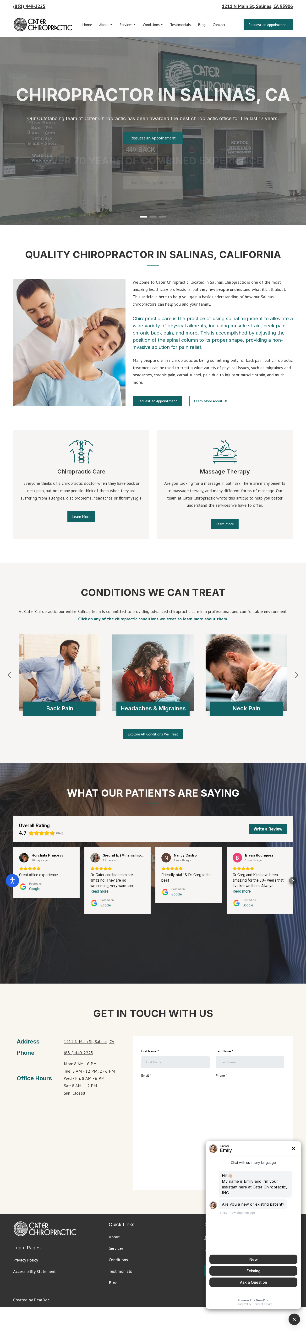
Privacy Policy (25, 1260)
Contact (219, 24)
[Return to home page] (42, 24)
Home (87, 24)
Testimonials (180, 24)
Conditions (151, 24)
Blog (202, 24)
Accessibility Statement (34, 1271)
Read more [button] (99, 891)
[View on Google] (24, 857)
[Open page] (81, 451)
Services (126, 24)
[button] (268, 24)
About (104, 24)
